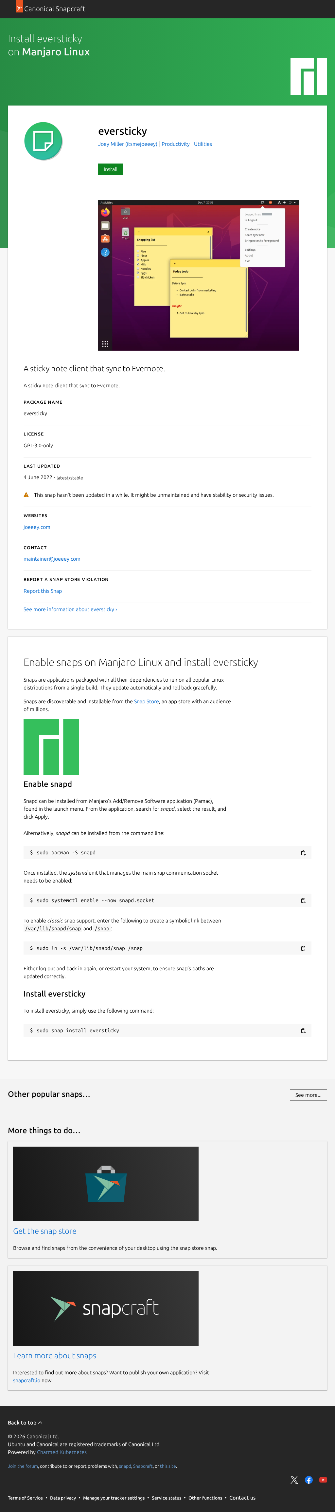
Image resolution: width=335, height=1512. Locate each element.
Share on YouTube (323, 1480)
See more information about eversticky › (70, 609)
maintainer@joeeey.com (52, 559)
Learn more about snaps (54, 1355)
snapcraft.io (26, 1380)
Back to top (23, 1422)
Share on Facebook (309, 1480)
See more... (308, 1095)
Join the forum (23, 1466)
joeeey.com (37, 527)
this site (168, 1466)
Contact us (242, 1498)
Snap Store (146, 701)
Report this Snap (43, 591)
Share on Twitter (294, 1480)
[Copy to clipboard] (303, 852)
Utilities (203, 144)
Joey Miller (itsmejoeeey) (128, 144)
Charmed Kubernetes (62, 1452)
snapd (125, 1466)
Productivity (176, 144)
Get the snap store (45, 1231)
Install (110, 169)
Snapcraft (143, 1466)
